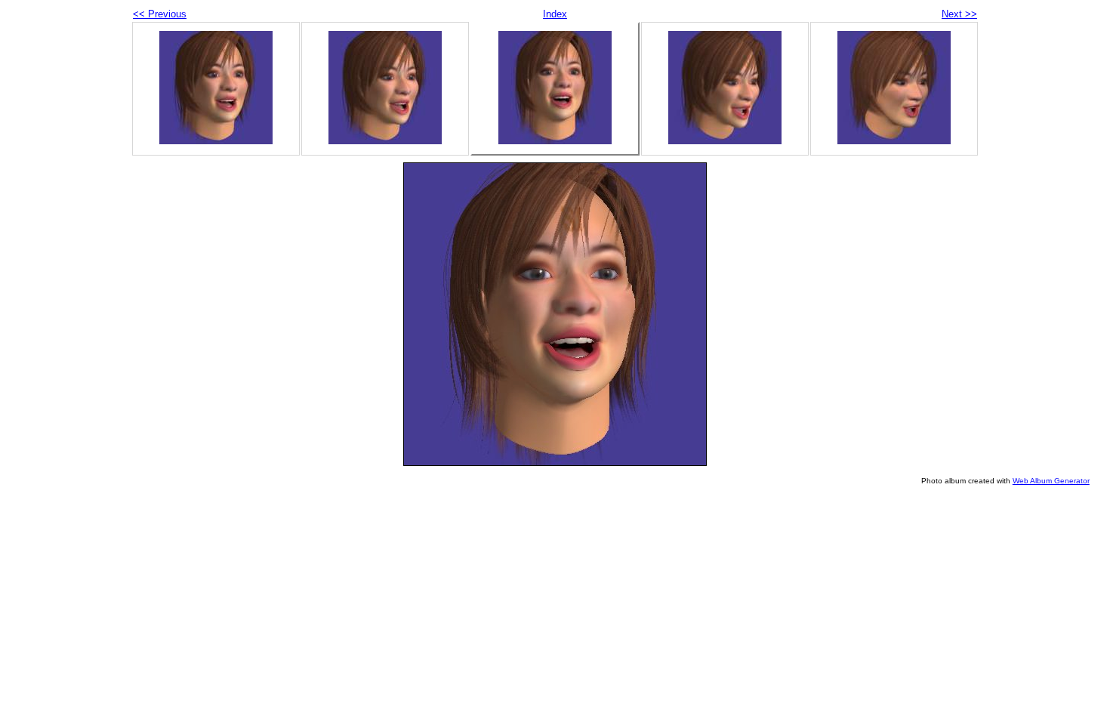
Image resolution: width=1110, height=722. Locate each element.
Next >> (959, 14)
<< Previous (160, 14)
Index (555, 14)
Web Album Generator (1051, 481)
